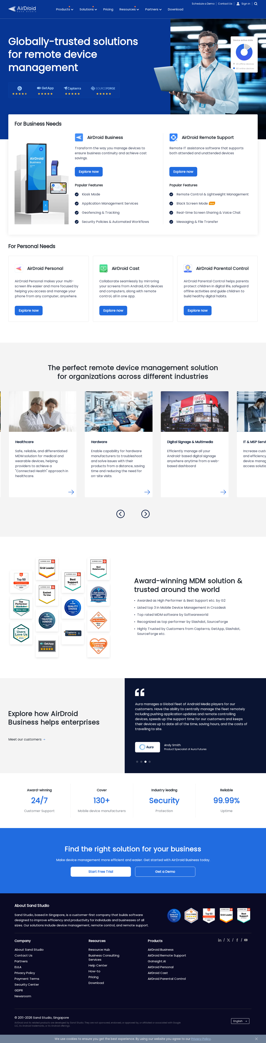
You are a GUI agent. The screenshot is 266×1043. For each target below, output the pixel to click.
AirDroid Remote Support (167, 955)
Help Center (98, 965)
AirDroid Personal (161, 967)
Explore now (89, 171)
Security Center (27, 984)
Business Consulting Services (104, 957)
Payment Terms (27, 978)
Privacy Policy (25, 973)
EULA (18, 967)
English (238, 1021)
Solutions (87, 9)
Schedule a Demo (203, 3)
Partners (152, 9)
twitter (228, 940)
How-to (94, 971)
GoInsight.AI (157, 961)
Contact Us (225, 3)
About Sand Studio (29, 949)
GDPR (19, 990)
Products (63, 9)
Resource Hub (99, 949)
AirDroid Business (161, 949)
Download (175, 9)
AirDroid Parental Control (167, 978)
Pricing (108, 9)
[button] (120, 514)
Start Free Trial (101, 871)
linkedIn (219, 940)
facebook (237, 940)
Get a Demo (165, 871)
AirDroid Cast (158, 973)
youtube (246, 940)
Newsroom (23, 996)
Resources (128, 9)
